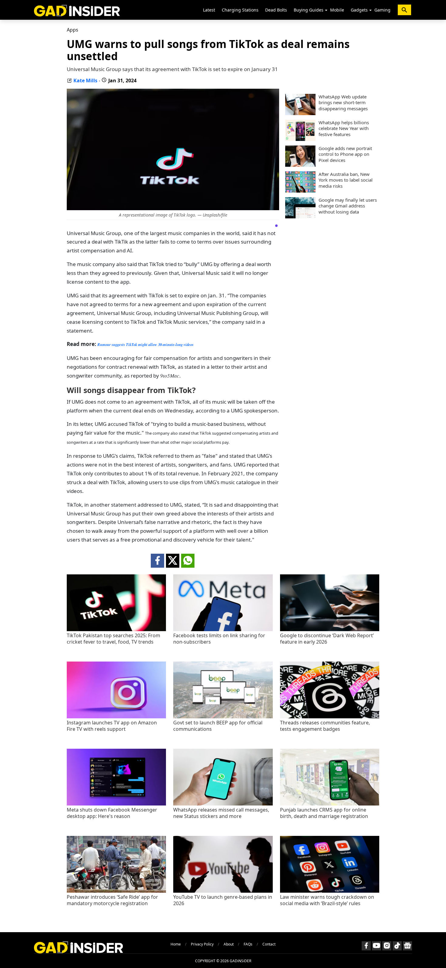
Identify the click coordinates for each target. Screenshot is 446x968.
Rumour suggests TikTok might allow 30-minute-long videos (145, 344)
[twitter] (172, 561)
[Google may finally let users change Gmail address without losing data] (300, 216)
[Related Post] (116, 629)
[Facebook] (366, 945)
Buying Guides (308, 10)
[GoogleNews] (407, 945)
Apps (72, 29)
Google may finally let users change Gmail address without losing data (348, 206)
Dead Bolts (276, 10)
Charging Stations (240, 10)
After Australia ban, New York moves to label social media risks (346, 180)
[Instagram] (386, 945)
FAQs (248, 944)
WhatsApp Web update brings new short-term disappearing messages (343, 102)
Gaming (382, 10)
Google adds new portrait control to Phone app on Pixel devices (345, 154)
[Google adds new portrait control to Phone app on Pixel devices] (300, 165)
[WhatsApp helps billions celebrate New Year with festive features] (300, 139)
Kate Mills (85, 80)
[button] (326, 10)
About (229, 944)
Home (176, 944)
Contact (268, 944)
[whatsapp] (187, 561)
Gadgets (359, 10)
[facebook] (157, 561)
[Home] (77, 10)
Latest (209, 10)
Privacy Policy (202, 944)
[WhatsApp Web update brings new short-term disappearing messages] (300, 113)
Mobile (337, 10)
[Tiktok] (397, 945)
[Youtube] (376, 945)
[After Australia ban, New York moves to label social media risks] (300, 190)
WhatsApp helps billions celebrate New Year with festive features (344, 128)
